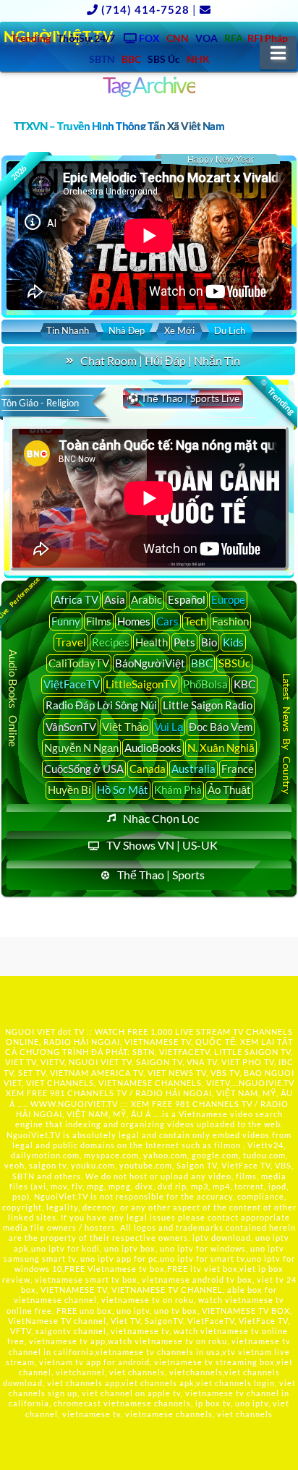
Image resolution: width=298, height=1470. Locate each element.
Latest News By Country (286, 733)
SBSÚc (234, 663)
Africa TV (76, 599)
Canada (147, 768)
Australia (193, 768)
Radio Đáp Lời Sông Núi (101, 705)
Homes (133, 621)
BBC (202, 663)
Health (151, 642)
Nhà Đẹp (126, 330)
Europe (228, 599)
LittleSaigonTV (141, 684)
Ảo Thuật (229, 789)
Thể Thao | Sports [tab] (161, 874)
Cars (167, 621)
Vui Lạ (168, 726)
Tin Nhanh (67, 330)
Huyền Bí (69, 789)
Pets (184, 642)
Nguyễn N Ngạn (81, 747)
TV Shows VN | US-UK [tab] (162, 845)
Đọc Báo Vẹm (220, 726)
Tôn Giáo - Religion (40, 403)
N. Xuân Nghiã (221, 747)
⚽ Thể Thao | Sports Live (183, 398)
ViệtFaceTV (71, 684)
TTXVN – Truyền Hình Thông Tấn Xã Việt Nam (119, 125)
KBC (244, 684)
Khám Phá (178, 789)
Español (186, 599)
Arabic (146, 599)
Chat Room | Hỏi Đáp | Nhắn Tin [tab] (160, 360)
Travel (71, 642)
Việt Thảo (125, 726)
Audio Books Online (13, 698)
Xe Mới (179, 330)
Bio (209, 642)
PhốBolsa (205, 684)
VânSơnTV (71, 726)
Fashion (230, 621)
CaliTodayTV (78, 663)
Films (98, 621)
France (237, 768)
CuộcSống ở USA (84, 768)
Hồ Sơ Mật (122, 789)
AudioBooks (153, 747)
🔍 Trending (276, 397)
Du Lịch (229, 330)
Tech (195, 621)
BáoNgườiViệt (150, 663)
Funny (65, 621)
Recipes (110, 642)
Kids (233, 642)
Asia (114, 599)
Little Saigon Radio (207, 705)
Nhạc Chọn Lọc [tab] (161, 818)
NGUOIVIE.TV (266, 1082)
